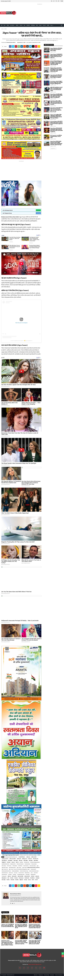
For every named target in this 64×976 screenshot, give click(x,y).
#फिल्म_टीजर (20, 860)
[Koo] (39, 46)
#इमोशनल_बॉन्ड (19, 858)
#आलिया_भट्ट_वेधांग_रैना (5, 858)
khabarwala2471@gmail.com (34, 964)
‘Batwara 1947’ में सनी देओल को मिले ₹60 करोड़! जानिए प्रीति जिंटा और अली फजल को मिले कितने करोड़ (7, 925)
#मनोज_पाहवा (8, 862)
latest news (11, 872)
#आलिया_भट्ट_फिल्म (33, 856)
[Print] (27, 46)
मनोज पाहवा (25, 879)
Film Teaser (9, 865)
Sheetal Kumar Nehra (11, 42)
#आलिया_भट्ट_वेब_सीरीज (12, 858)
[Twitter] (57, 1)
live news (15, 872)
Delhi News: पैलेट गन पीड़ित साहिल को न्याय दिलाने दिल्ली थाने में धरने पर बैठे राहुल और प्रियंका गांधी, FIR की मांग (56, 102)
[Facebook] (55, 1)
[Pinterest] (60, 1)
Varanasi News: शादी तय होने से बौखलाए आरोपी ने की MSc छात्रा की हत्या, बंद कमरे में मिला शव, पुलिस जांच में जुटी (56, 123)
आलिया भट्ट (9, 876)
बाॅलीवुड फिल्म (21, 879)
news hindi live (4, 874)
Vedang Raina (33, 874)
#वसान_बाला (13, 862)
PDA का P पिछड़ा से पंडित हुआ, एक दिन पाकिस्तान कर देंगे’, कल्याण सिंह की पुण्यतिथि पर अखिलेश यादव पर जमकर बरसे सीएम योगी (56, 63)
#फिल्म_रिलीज (30, 860)
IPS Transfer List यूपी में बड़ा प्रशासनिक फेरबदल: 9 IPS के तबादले (56, 136)
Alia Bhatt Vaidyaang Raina (35, 862)
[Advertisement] (40, 13)
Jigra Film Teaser (5, 867)
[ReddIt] (24, 46)
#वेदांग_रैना (17, 862)
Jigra (37, 865)
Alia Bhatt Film (26, 862)
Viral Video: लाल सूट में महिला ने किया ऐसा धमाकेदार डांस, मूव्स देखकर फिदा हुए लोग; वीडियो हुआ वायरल (56, 82)
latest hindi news (5, 872)
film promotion (34, 863)
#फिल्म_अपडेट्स (16, 860)
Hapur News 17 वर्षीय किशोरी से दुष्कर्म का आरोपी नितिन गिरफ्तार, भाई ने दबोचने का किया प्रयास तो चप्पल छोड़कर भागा (56, 56)
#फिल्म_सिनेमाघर (36, 860)
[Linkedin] (21, 46)
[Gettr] (36, 46)
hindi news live (25, 865)
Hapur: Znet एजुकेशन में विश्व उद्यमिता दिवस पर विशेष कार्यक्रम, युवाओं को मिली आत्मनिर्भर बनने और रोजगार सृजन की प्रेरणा (56, 116)
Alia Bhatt (21, 862)
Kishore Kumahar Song (24, 870)
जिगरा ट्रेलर (16, 877)
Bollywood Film (13, 863)
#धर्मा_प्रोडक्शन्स (10, 860)
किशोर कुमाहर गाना (4, 877)
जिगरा (8, 877)
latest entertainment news (33, 870)
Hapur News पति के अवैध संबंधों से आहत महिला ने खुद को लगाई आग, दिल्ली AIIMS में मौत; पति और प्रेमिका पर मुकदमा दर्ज (56, 130)
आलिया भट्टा (32, 876)
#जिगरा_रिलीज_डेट (4, 860)
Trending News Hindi (20, 874)
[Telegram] (30, 46)
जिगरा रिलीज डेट (32, 877)
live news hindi (21, 872)
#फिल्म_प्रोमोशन (26, 860)
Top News (10, 874)
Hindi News (20, 865)
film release (4, 865)
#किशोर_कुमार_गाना (24, 858)
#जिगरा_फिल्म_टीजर (35, 858)
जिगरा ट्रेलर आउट (21, 877)
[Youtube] (62, 1)
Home (2, 28)
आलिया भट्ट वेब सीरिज (20, 876)
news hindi (36, 872)
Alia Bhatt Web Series (5, 863)
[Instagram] (58, 1)
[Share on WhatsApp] (63, 953)
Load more (53, 148)
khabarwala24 (33, 869)
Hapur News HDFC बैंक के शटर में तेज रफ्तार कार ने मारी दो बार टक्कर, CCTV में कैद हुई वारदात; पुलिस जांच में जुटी (56, 109)
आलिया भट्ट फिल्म (14, 876)
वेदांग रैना (33, 879)
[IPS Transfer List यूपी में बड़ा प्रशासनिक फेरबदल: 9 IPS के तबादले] (47, 137)
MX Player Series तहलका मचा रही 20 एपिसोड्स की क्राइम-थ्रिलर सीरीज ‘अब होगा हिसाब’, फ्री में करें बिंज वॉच (21, 926)
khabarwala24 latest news (6, 870)
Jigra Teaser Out (5, 869)
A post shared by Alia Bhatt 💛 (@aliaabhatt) (21, 340)
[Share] (63, 956)
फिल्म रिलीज (16, 879)
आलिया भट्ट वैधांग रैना (27, 876)
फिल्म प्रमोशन (12, 879)
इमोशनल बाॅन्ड (37, 876)
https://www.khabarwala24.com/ (15, 895)
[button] (61, 25)
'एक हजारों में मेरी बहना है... (22, 856)
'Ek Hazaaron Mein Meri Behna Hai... (11, 856)
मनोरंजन (5, 28)
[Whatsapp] (53, 1)
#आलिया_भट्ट (28, 856)
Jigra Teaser (19, 867)
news (32, 872)
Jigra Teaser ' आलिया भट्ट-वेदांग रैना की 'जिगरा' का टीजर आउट (31, 867)
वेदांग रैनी (36, 879)
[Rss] (51, 1)
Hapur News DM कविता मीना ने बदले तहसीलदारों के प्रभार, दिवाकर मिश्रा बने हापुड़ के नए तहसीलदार (56, 76)
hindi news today (33, 865)
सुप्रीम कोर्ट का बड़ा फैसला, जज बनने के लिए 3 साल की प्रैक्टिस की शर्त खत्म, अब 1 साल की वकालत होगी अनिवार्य (56, 89)
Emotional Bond (27, 863)
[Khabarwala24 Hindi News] (8, 13)
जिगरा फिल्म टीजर (27, 877)
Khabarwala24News (15, 870)
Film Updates (15, 865)
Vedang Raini (4, 876)
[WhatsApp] (19, 46)
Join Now (38, 210)
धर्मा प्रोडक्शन (37, 877)
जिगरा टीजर (11, 877)
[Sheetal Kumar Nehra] (6, 898)
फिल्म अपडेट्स (3, 879)
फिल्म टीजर (8, 879)
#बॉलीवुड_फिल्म (4, 862)
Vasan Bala (27, 874)
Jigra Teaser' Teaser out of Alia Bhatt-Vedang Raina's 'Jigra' (19, 869)
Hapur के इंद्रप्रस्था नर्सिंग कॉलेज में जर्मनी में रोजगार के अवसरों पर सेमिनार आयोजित (56, 49)
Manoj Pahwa (27, 872)
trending (14, 874)
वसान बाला (29, 879)
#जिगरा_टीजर (30, 858)
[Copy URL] (33, 46)
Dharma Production (20, 863)
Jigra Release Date (12, 867)
